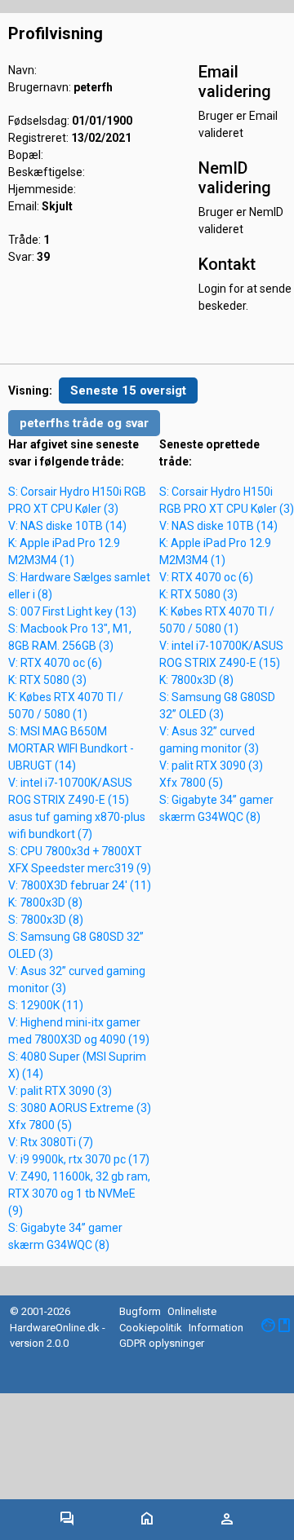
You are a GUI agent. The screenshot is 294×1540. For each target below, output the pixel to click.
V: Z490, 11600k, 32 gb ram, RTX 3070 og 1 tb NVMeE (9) (79, 1193)
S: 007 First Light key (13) (72, 611)
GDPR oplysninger (161, 1343)
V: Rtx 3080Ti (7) (50, 1142)
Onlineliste (191, 1311)
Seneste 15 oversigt (128, 390)
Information (216, 1328)
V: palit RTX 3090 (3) (60, 1090)
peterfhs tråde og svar (84, 423)
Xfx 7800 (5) (40, 1125)
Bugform (140, 1311)
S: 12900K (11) (45, 1005)
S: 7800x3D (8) (45, 919)
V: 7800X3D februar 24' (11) (79, 885)
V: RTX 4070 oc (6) (55, 662)
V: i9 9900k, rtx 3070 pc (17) (78, 1159)
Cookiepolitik (150, 1328)
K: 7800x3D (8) (45, 902)
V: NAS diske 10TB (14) (67, 525)
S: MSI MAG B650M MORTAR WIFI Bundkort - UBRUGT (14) (71, 748)
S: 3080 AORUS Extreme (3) (79, 1107)
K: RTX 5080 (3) (47, 679)
